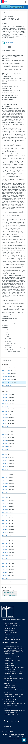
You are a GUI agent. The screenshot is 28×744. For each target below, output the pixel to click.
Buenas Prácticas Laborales (11, 645)
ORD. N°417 (5, 549)
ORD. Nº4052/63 (6, 376)
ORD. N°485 (5, 569)
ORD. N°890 (5, 483)
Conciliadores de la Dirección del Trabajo (14, 694)
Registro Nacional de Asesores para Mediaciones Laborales (13, 674)
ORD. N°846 (5, 495)
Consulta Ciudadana (9, 693)
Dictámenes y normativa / (9, 10)
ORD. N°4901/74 (6, 373)
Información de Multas (9, 669)
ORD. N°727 (5, 506)
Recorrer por (5, 6)
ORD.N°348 (5, 400)
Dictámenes (17, 10)
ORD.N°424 (5, 443)
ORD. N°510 (5, 541)
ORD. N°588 (5, 512)
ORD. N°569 (5, 518)
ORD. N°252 (5, 558)
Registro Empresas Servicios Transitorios (14, 667)
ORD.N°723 (5, 429)
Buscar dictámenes (17, 7)
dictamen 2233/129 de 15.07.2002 (9, 592)
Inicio (2, 10)
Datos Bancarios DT (9, 691)
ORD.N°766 (5, 423)
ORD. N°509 (5, 532)
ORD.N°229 (5, 403)
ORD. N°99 (5, 475)
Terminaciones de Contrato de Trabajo (13, 671)
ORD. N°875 (5, 489)
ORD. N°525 (5, 566)
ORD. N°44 (5, 480)
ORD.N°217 (5, 457)
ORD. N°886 (5, 578)
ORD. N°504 (5, 546)
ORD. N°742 (5, 500)
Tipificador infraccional (9, 707)
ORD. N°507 (5, 535)
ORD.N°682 (5, 434)
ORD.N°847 (5, 414)
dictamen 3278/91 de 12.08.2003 (9, 595)
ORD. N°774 (5, 498)
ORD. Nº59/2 (5, 388)
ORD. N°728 (5, 503)
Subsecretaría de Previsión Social (12, 625)
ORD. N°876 (5, 492)
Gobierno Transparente (10, 630)
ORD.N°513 (5, 440)
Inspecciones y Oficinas (8, 736)
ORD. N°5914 (5, 575)
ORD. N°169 (5, 466)
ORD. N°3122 (5, 581)
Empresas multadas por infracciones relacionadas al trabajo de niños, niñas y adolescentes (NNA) (14, 651)
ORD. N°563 (5, 520)
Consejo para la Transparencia (11, 636)
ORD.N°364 (5, 446)
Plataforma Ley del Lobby (10, 638)
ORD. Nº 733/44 (6, 379)
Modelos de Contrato (9, 701)
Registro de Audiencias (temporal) (12, 639)
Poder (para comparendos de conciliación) (14, 710)
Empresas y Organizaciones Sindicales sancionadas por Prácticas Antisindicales (14, 647)
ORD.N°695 (5, 432)
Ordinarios (5, 391)
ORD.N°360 (5, 394)
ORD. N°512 (5, 538)
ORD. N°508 (5, 544)
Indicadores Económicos (10, 685)
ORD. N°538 (5, 529)
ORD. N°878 (5, 486)
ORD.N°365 (5, 449)
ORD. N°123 (5, 561)
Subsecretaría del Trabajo (10, 623)
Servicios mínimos (8, 663)
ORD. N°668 (5, 509)
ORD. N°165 (5, 463)
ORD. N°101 (5, 472)
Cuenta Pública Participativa (11, 714)
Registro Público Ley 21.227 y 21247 (13, 696)
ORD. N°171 (5, 460)
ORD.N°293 (5, 452)
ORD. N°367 (5, 552)
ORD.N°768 (5, 420)
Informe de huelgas (9, 655)
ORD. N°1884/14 (6, 371)
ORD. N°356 (5, 572)
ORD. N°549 (5, 523)
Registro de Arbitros (9, 665)
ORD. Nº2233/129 (6, 385)
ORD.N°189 (5, 406)
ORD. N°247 (5, 555)
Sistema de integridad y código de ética (14, 689)
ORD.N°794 (5, 417)
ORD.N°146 (5, 469)
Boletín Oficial (7, 708)
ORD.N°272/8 (5, 368)
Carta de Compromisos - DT (11, 712)
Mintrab (6, 622)
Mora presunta (7, 676)
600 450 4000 (6, 734)
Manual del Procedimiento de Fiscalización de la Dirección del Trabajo (14, 704)
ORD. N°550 (5, 526)
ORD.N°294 (5, 455)
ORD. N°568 (5, 515)
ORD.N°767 (5, 426)
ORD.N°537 (5, 437)
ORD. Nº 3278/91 (9, 42)
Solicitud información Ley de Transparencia (11, 633)
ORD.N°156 (5, 409)
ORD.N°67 (4, 412)
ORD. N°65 (5, 477)
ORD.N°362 (5, 397)
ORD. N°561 (5, 564)
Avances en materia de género (11, 687)
